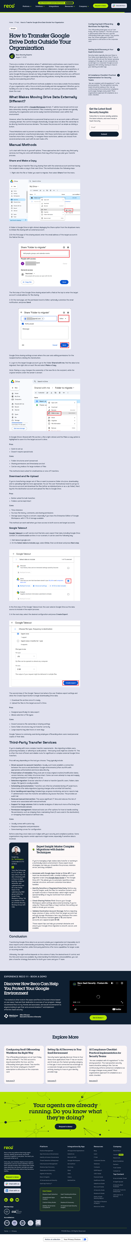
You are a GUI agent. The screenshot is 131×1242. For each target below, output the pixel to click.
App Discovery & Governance (49, 1154)
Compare (97, 1167)
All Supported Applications (76, 1150)
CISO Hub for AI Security (118, 1195)
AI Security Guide (99, 1190)
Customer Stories (99, 1160)
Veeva (70, 1177)
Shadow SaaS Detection (50, 1194)
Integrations (54, 6)
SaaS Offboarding (66, 1197)
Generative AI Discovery (47, 1170)
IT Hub (96, 1157)
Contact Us (116, 1171)
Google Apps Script (56, 878)
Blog (95, 1150)
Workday (70, 1167)
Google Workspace (37, 107)
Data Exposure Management (48, 1164)
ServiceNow (71, 1164)
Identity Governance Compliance (49, 1206)
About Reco (117, 1150)
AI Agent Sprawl (118, 1181)
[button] (27, 6)
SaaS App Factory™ (46, 1183)
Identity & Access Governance (49, 1157)
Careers (115, 1154)
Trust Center (117, 1167)
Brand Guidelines (118, 1161)
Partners (115, 1164)
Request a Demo (100, 6)
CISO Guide (97, 1173)
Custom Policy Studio (49, 1202)
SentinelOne (71, 1180)
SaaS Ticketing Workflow (68, 1194)
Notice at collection (52, 1239)
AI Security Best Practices (118, 1185)
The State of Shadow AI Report (100, 1202)
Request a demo (65, 1126)
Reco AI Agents (45, 1177)
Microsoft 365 (72, 1157)
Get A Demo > (98, 1018)
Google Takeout (15, 533)
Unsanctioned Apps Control (49, 1198)
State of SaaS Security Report (99, 1197)
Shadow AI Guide (99, 1193)
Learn (95, 1154)
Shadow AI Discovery (67, 1202)
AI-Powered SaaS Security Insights (69, 1206)
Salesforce (71, 1154)
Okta (69, 1173)
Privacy (14, 1231)
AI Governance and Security (48, 1180)
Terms (6, 1231)
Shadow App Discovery (47, 1167)
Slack (69, 1170)
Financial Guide (98, 1177)
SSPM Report (98, 1170)
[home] (10, 6)
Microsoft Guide (99, 1187)
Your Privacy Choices (72, 1239)
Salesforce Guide (99, 1183)
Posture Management (46, 1150)
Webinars (97, 1164)
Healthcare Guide (99, 1180)
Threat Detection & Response (49, 1160)
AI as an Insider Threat (120, 1178)
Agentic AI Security (46, 1173)
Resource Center (99, 1206)
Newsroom (116, 1158)
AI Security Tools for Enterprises (119, 1190)
